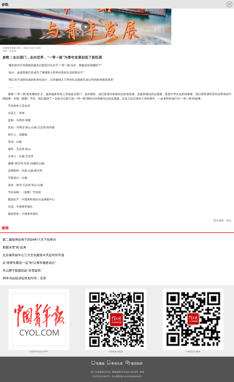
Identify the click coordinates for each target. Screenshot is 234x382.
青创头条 (117, 363)
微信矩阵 (137, 363)
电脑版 (100, 363)
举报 (142, 371)
